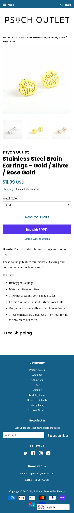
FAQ (37, 384)
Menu (10, 5)
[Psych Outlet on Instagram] (41, 453)
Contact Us (37, 379)
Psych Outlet (35, 491)
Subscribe (57, 435)
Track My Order (37, 395)
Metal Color (10, 198)
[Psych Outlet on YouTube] (48, 453)
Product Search (37, 369)
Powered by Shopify (54, 491)
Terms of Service (37, 410)
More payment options (37, 238)
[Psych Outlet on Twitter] (25, 453)
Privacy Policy (37, 405)
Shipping (8, 189)
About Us (37, 374)
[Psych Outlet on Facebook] (33, 453)
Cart (67, 5)
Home (6, 37)
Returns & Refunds (37, 400)
